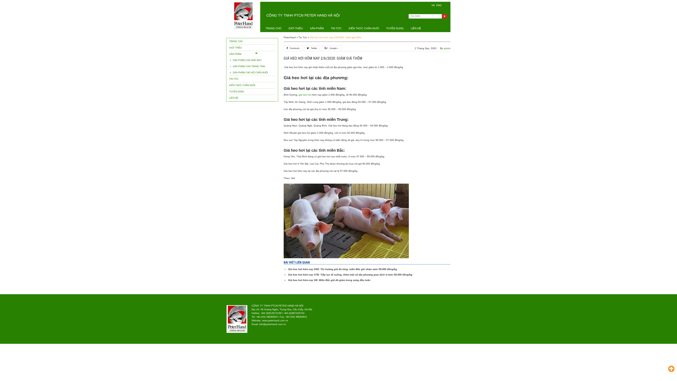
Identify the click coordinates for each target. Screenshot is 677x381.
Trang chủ (273, 28)
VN (433, 5)
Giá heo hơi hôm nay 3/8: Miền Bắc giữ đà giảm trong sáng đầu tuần (329, 280)
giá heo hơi (305, 94)
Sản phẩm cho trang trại (249, 66)
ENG (439, 5)
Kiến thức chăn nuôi (364, 28)
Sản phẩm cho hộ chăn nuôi (250, 72)
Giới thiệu (295, 28)
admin (447, 48)
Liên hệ (416, 28)
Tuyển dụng (395, 28)
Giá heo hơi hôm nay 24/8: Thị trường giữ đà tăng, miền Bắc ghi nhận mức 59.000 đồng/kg (342, 269)
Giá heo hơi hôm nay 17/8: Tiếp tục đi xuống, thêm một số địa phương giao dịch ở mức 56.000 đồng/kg (350, 274)
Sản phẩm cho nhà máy (247, 60)
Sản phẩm (317, 28)
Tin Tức (336, 28)
